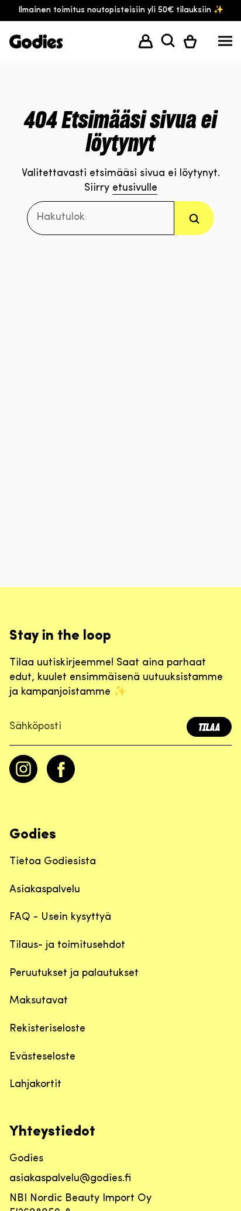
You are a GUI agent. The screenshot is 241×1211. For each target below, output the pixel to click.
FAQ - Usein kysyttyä (60, 917)
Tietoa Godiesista (52, 862)
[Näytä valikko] (225, 43)
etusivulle (134, 188)
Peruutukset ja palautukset (74, 973)
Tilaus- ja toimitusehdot (67, 945)
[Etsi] (194, 217)
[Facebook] (61, 780)
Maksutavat (38, 1001)
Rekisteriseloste (47, 1029)
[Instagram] (23, 780)
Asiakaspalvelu (44, 890)
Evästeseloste (42, 1057)
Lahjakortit (35, 1084)
